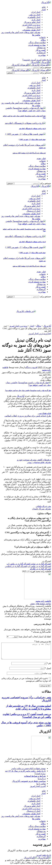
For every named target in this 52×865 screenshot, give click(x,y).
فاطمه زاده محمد (43, 601)
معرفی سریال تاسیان (41, 509)
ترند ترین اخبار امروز (38, 333)
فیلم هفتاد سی (44, 413)
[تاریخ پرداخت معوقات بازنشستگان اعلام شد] (25, 123)
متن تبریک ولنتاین (43, 506)
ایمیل (48, 668)
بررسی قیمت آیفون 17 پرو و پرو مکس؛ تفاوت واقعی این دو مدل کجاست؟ (27, 715)
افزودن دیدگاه (31, 367)
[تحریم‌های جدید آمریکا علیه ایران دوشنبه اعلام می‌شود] (23, 147)
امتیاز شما (23, 636)
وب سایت (46, 673)
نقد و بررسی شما (42, 641)
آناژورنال (20, 396)
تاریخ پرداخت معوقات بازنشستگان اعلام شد (32, 128)
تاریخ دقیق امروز (43, 855)
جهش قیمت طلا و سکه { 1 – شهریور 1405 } (32, 139)
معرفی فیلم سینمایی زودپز (39, 462)
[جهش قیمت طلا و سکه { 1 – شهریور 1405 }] (25, 134)
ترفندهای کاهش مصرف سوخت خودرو (34, 460)
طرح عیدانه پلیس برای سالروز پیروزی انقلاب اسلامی (27, 416)
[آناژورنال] (41, 62)
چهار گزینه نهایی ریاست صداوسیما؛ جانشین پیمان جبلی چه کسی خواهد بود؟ (28, 390)
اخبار (49, 333)
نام (49, 663)
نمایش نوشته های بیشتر (40, 603)
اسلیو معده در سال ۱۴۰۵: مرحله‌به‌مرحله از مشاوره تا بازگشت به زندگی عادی (28, 707)
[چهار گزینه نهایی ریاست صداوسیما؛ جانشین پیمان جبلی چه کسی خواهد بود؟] (23, 110)
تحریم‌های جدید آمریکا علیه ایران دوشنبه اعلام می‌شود (29, 153)
